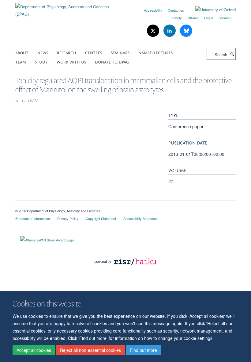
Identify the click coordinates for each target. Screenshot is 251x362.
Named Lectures (155, 52)
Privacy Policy (67, 218)
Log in (208, 17)
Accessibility (153, 10)
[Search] (232, 54)
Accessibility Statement (140, 218)
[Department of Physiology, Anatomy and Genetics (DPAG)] (68, 8)
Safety (177, 17)
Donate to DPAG (112, 61)
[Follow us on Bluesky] (186, 31)
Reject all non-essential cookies (90, 350)
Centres (93, 52)
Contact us (176, 10)
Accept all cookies (34, 350)
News (42, 52)
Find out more (143, 350)
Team (20, 61)
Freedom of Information (32, 218)
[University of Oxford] (211, 9)
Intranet (193, 17)
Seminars (120, 52)
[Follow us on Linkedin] (170, 31)
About (21, 52)
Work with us (71, 61)
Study (41, 61)
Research (66, 52)
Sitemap (224, 17)
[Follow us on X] (153, 31)
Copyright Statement (101, 218)
